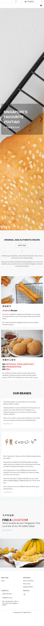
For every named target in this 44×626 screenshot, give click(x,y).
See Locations (6, 530)
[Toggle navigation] (41, 5)
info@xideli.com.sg (7, 598)
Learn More (6, 423)
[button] (2, 119)
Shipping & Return (28, 587)
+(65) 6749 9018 (6, 594)
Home (2, 581)
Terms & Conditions (28, 581)
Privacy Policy (26, 584)
